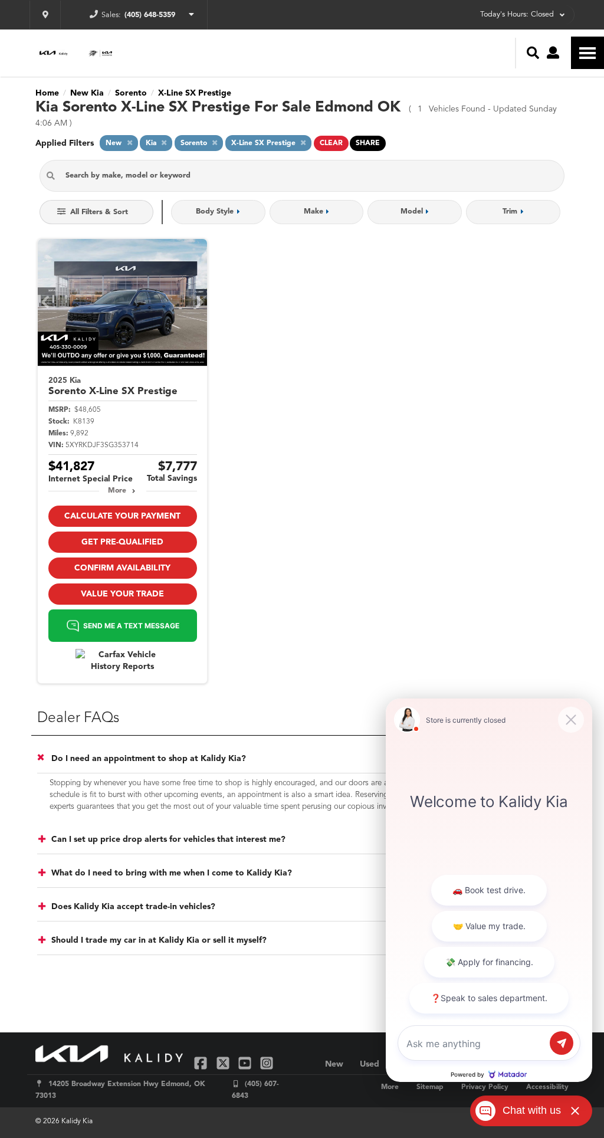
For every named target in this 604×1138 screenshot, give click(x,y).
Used (369, 1064)
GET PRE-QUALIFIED (122, 542)
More (117, 490)
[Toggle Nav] (587, 53)
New (334, 1064)
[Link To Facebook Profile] (202, 1063)
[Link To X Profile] (224, 1063)
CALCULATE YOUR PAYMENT (122, 516)
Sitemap (430, 1087)
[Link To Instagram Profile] (266, 1063)
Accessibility (547, 1087)
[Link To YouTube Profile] (246, 1063)
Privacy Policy (484, 1087)
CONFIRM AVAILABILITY (122, 568)
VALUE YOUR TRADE (122, 594)
